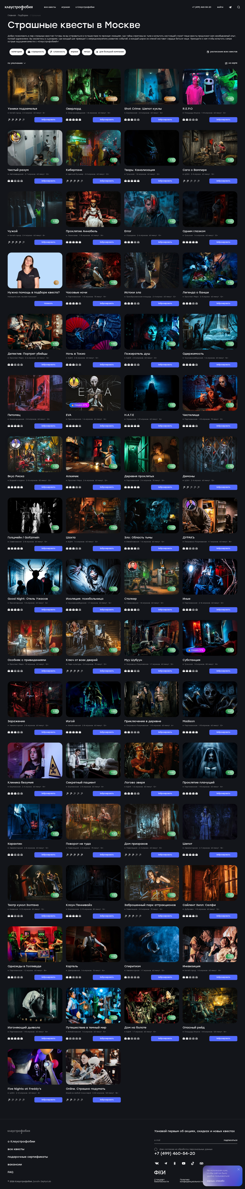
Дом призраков (136, 844)
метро (87, 51)
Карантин (15, 844)
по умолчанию (15, 63)
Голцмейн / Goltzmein (23, 537)
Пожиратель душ (137, 354)
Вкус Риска (16, 476)
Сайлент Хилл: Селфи (199, 905)
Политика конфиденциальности (191, 1181)
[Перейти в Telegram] (230, 7)
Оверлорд (73, 109)
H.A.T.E (129, 415)
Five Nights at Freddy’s (24, 1089)
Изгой (70, 721)
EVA (68, 415)
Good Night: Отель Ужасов (28, 599)
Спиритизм (132, 966)
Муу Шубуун (133, 660)
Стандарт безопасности (161, 1181)
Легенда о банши (196, 292)
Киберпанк (74, 170)
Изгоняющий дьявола (24, 1027)
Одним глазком (194, 231)
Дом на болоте (135, 1027)
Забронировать (48, 119)
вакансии (15, 1164)
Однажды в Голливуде (24, 966)
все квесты (50, 7)
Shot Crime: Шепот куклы (143, 109)
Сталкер (130, 599)
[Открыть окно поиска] (238, 7)
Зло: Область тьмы (138, 537)
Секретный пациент (81, 782)
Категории (17, 51)
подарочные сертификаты (28, 1157)
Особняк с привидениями (27, 660)
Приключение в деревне (142, 721)
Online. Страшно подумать (85, 1089)
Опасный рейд (194, 1027)
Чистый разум (18, 170)
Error (127, 231)
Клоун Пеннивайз (79, 905)
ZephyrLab (46, 1181)
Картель (72, 966)
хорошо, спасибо (215, 1181)
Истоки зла (132, 292)
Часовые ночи (76, 292)
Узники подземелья (22, 109)
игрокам (65, 7)
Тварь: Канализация (139, 170)
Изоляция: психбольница (84, 599)
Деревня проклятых (139, 476)
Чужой (13, 231)
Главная (12, 15)
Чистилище (191, 415)
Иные (186, 599)
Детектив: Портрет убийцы (27, 354)
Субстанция (191, 660)
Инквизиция (191, 966)
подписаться (230, 1140)
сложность (59, 51)
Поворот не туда (78, 844)
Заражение (16, 721)
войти (220, 7)
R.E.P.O (188, 109)
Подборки (23, 15)
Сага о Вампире (195, 170)
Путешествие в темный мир (86, 1027)
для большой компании (111, 51)
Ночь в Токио (75, 354)
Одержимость (193, 354)
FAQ (10, 1172)
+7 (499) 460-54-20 (201, 7)
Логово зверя (134, 782)
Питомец (14, 415)
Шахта (71, 537)
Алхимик (72, 476)
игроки (74, 52)
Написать (48, 303)
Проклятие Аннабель (81, 231)
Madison (189, 721)
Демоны (189, 476)
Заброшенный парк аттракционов (150, 905)
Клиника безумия (20, 782)
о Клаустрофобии (85, 7)
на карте (233, 63)
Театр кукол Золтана (23, 905)
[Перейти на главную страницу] (19, 7)
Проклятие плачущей (198, 782)
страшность (37, 51)
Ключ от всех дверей (82, 660)
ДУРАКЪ (189, 537)
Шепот (187, 844)
